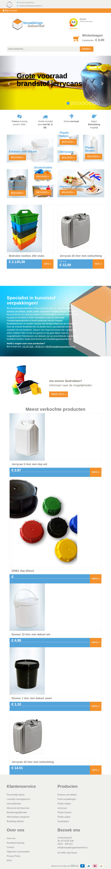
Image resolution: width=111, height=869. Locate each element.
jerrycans (44, 311)
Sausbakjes (63, 821)
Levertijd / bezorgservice (18, 799)
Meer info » (58, 394)
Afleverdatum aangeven (18, 817)
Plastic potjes (64, 817)
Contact (10, 847)
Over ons (11, 838)
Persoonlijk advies (16, 795)
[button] (8, 83)
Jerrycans (62, 808)
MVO (9, 860)
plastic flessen (59, 311)
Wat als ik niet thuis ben (18, 808)
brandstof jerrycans (49, 83)
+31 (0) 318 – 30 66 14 (33, 346)
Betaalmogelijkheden (17, 812)
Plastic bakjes (64, 803)
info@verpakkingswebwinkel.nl (30, 6)
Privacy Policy (13, 856)
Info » (47, 264)
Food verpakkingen (67, 799)
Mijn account (10, 10)
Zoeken (86, 49)
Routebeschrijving (15, 843)
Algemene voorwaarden (18, 852)
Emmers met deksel (67, 795)
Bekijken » (17, 157)
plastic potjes (33, 311)
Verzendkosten (14, 803)
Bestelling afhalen (15, 821)
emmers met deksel (16, 311)
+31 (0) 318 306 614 (26, 3)
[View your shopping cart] (76, 40)
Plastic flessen (64, 812)
